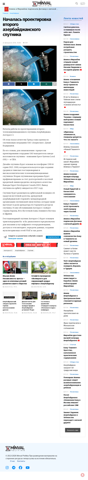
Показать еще (72, 430)
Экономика (74, 39)
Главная (5, 13)
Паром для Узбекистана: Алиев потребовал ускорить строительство (72, 47)
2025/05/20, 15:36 (10, 313)
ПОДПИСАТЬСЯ (53, 237)
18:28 (66, 228)
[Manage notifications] (82, 475)
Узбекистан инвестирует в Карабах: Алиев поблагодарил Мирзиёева (71, 281)
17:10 (66, 290)
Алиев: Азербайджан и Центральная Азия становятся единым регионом (72, 298)
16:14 (66, 332)
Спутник (30, 250)
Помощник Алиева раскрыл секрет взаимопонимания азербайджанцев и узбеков (72, 382)
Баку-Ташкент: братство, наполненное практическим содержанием (70, 353)
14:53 (66, 409)
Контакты (21, 461)
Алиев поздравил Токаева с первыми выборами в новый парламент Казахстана (72, 119)
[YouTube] (28, 467)
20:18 (66, 111)
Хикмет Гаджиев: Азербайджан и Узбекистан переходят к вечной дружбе (73, 417)
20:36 (66, 76)
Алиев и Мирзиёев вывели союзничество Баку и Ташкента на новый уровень (46, 9)
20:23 (66, 94)
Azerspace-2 (8, 250)
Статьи (73, 344)
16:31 (66, 320)
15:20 (66, 374)
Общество (74, 24)
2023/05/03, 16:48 (30, 313)
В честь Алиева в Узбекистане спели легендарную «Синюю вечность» (72, 101)
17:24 (66, 272)
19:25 (66, 171)
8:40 (66, 24)
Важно (73, 76)
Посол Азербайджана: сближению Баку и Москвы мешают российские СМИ (72, 400)
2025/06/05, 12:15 (39, 287)
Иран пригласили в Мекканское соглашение (72, 325)
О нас (12, 461)
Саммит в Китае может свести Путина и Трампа (71, 251)
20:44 (66, 56)
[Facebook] (20, 467)
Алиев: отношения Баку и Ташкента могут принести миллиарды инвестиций (72, 84)
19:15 (66, 186)
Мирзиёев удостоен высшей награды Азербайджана (72, 338)
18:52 (66, 201)
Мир (72, 129)
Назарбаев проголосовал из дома (71, 313)
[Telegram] (13, 467)
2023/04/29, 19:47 (49, 313)
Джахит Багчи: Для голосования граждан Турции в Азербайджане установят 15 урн (29, 306)
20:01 (66, 129)
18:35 (66, 216)
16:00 (66, 362)
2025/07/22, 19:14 (10, 287)
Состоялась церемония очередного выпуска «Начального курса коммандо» (48, 306)
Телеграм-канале (15, 238)
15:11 (66, 392)
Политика (74, 56)
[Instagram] (7, 467)
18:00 (66, 245)
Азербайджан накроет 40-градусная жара (71, 367)
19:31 (66, 156)
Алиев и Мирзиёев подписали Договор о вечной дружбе (73, 221)
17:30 (66, 258)
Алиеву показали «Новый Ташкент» (72, 148)
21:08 (66, 39)
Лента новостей (73, 18)
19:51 (66, 144)
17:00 (66, 307)
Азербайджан (14, 13)
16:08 (66, 344)
